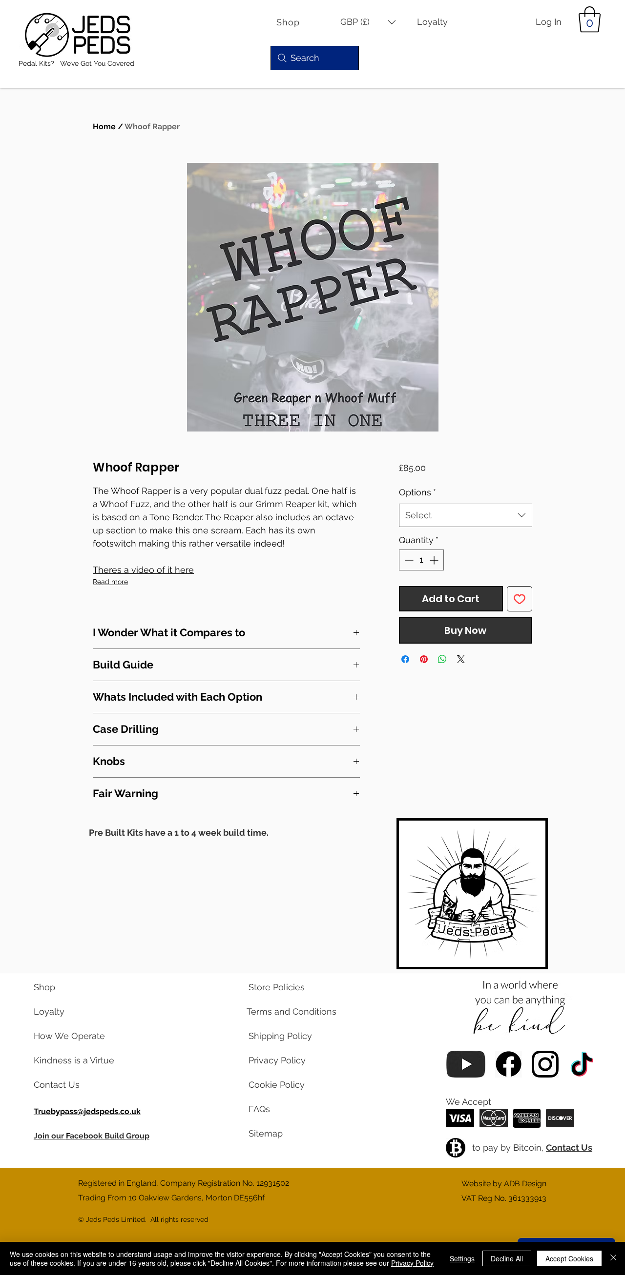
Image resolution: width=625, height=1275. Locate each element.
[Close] (613, 1258)
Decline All (507, 1258)
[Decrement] (408, 560)
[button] (368, 22)
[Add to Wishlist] (519, 598)
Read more (110, 582)
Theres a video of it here (143, 570)
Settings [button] (462, 1258)
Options (417, 492)
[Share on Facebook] (405, 659)
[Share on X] (461, 659)
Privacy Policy (412, 1263)
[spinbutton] (421, 560)
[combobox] (465, 515)
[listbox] (368, 22)
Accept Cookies (569, 1258)
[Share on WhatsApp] (442, 659)
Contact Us (569, 1147)
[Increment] (434, 560)
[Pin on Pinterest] (424, 659)
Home (104, 126)
